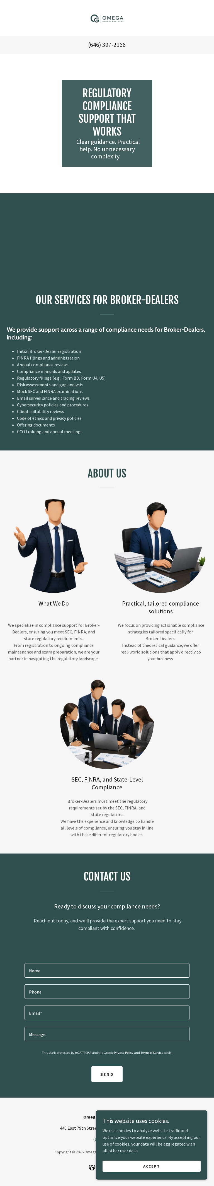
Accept (151, 1165)
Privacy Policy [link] (123, 1052)
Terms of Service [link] (151, 1052)
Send (107, 1074)
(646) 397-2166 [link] (107, 45)
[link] (107, 18)
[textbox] (107, 970)
